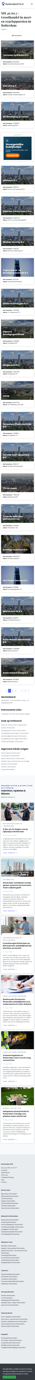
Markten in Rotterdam (9, 764)
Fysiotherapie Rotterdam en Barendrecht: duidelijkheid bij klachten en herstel (17, 945)
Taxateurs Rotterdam (9, 1279)
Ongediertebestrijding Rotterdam (13, 1347)
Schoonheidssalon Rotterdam (12, 1225)
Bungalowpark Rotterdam (10, 1262)
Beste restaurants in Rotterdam (12, 758)
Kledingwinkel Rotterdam (10, 1300)
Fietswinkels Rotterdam (9, 1196)
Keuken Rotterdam (8, 1295)
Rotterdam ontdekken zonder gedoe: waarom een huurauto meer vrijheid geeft (17, 885)
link (13, 714)
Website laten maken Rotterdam (13, 1303)
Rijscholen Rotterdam (9, 1194)
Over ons (4, 1175)
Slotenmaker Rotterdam (10, 1326)
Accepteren (9, 1377)
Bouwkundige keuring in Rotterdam (14, 736)
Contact (4, 1170)
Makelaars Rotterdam (9, 1284)
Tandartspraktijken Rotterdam (12, 1227)
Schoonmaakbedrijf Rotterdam (12, 1281)
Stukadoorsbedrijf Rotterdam (12, 1232)
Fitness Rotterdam (8, 769)
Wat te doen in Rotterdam (10, 753)
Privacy (4, 1182)
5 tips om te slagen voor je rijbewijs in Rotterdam (15, 830)
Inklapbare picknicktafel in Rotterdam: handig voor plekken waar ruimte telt (16, 1114)
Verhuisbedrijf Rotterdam (10, 1234)
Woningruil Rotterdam (9, 1338)
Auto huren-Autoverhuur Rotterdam (14, 1319)
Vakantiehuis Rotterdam (10, 1260)
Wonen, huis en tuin (12, 1108)
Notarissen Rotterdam (9, 1277)
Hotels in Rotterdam (8, 767)
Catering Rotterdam (8, 1222)
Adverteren (5, 1172)
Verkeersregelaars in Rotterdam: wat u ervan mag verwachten (17, 1057)
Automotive (8, 880)
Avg (2, 1180)
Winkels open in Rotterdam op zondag (15, 761)
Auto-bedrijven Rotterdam (11, 1317)
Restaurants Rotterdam (10, 1220)
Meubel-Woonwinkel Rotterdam (13, 1248)
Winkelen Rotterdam (8, 1246)
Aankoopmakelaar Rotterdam (12, 741)
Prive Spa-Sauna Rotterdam (11, 1340)
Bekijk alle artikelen (7, 797)
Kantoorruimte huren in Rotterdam (14, 725)
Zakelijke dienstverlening (14, 996)
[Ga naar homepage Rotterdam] (12, 4)
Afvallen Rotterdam (8, 1206)
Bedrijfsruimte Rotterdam (10, 1345)
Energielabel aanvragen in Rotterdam (15, 733)
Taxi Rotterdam (7, 1199)
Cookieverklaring (7, 1177)
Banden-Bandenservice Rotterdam (14, 1321)
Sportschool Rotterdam (10, 1305)
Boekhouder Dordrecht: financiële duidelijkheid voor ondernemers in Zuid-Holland (17, 1001)
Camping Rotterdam (8, 1255)
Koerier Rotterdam (8, 728)
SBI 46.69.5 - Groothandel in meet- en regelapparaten (15, 701)
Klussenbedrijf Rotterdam (10, 1274)
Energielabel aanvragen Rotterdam (14, 739)
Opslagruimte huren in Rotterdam (13, 730)
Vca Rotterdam (7, 1298)
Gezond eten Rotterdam (10, 1208)
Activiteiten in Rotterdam (10, 756)
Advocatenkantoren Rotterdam (13, 1324)
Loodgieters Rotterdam (9, 1229)
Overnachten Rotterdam (10, 1258)
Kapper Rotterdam (8, 1201)
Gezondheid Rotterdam (9, 1203)
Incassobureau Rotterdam (10, 1343)
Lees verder (9, 853)
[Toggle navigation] (32, 4)
